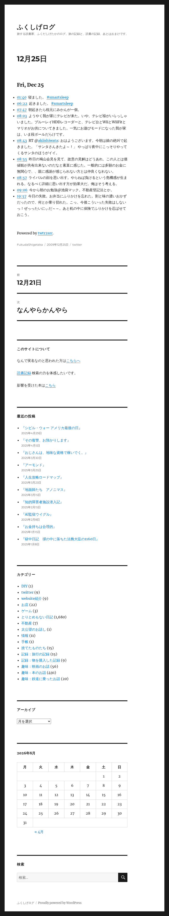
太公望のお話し (33, 629)
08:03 (22, 116)
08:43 (22, 140)
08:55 (22, 159)
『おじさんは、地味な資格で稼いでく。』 (54, 452)
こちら (50, 385)
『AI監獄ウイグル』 (37, 514)
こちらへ (73, 360)
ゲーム (26, 611)
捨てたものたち (33, 648)
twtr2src (45, 233)
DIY (24, 586)
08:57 (22, 177)
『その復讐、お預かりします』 (46, 440)
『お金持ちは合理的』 (39, 526)
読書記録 (24, 373)
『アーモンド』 (33, 465)
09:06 (22, 190)
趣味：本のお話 (33, 672)
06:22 (22, 103)
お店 (24, 604)
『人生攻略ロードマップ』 (42, 477)
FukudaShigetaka (30, 244)
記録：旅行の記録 (35, 654)
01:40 (21, 97)
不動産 (26, 623)
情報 (24, 635)
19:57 (21, 196)
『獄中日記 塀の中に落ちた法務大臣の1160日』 (60, 539)
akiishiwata (48, 140)
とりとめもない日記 (37, 617)
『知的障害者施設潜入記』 (42, 502)
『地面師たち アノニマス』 (44, 489)
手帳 (24, 641)
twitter (77, 244)
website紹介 (31, 598)
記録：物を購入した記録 (40, 660)
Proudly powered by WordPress (60, 903)
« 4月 (39, 832)
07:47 (22, 109)
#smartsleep (58, 97)
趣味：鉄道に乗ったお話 (40, 679)
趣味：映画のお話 (35, 666)
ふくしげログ (36, 27)
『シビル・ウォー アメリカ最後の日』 (51, 428)
